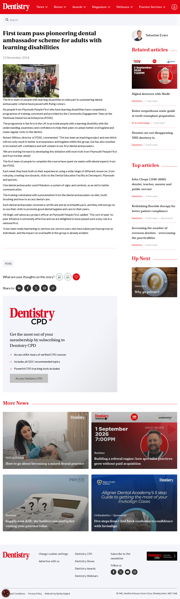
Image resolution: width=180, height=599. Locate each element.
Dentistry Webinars (86, 576)
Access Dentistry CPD (28, 378)
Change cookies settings (53, 554)
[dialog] (6, 593)
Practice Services (150, 7)
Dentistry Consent (20, 5)
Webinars (122, 7)
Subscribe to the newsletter (120, 556)
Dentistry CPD (83, 554)
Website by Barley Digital (57, 594)
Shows (58, 7)
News (40, 7)
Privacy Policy (35, 594)
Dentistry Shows (85, 561)
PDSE (8, 263)
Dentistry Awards (85, 568)
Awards (77, 7)
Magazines (99, 7)
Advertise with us (49, 561)
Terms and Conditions (14, 594)
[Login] (174, 7)
